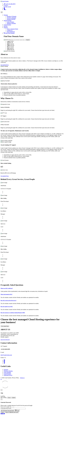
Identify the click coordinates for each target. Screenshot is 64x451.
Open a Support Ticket (12, 29)
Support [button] (6, 27)
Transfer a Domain (11, 17)
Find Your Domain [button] (10, 33)
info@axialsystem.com (6, 355)
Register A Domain (11, 16)
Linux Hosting (10, 22)
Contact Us (9, 30)
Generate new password (8, 410)
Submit (13, 397)
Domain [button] (6, 15)
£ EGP (9, 6)
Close (9, 397)
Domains (6, 369)
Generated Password (6, 408)
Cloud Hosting (7, 24)
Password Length (5, 407)
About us (22, 377)
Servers (5, 26)
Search (27, 39)
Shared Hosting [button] (7, 20)
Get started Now (5, 65)
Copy (17, 410)
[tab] (32, 288)
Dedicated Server (8, 375)
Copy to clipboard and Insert (11, 412)
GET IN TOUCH (5, 339)
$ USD (5, 6)
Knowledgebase (11, 31)
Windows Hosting (11, 23)
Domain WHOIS (11, 19)
